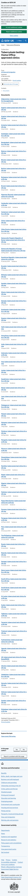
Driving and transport (8, 795)
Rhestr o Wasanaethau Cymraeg (11, 867)
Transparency (5, 846)
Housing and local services (9, 808)
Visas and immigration (8, 817)
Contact (20, 862)
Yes (18, 749)
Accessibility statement (8, 862)
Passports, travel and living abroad (12, 814)
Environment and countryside (10, 804)
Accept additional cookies (14, 27)
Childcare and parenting (9, 782)
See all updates (17, 80)
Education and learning (8, 798)
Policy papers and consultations (11, 843)
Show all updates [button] (5, 722)
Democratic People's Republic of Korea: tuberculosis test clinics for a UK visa (13, 240)
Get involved (5, 852)
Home (2, 45)
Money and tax (5, 811)
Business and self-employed (10, 779)
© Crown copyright (14, 892)
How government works (8, 849)
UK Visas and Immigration (8, 72)
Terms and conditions (8, 864)
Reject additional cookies (14, 32)
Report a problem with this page (14, 756)
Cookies (14, 860)
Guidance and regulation (9, 837)
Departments (5, 830)
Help (2, 860)
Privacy (8, 860)
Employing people (7, 801)
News (3, 833)
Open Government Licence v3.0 (11, 877)
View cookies (14, 35)
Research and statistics (8, 840)
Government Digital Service (9, 869)
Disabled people (6, 792)
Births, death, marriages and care (11, 776)
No (25, 749)
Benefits (3, 773)
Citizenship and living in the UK (11, 786)
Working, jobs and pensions (9, 820)
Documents (6, 91)
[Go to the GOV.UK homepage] (7, 40)
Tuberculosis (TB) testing (13, 45)
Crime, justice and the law (9, 789)
